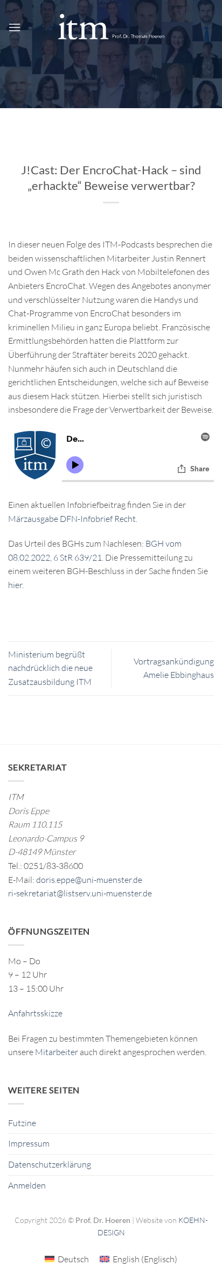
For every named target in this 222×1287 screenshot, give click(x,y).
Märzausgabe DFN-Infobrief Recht (72, 518)
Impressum (29, 1143)
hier (15, 584)
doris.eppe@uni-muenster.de (89, 879)
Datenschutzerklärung (49, 1164)
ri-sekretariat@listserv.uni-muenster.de (80, 893)
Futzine (22, 1123)
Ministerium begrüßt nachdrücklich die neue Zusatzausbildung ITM (50, 668)
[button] (14, 27)
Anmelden (27, 1185)
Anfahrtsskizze (35, 1013)
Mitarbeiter (56, 1051)
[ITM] (111, 27)
